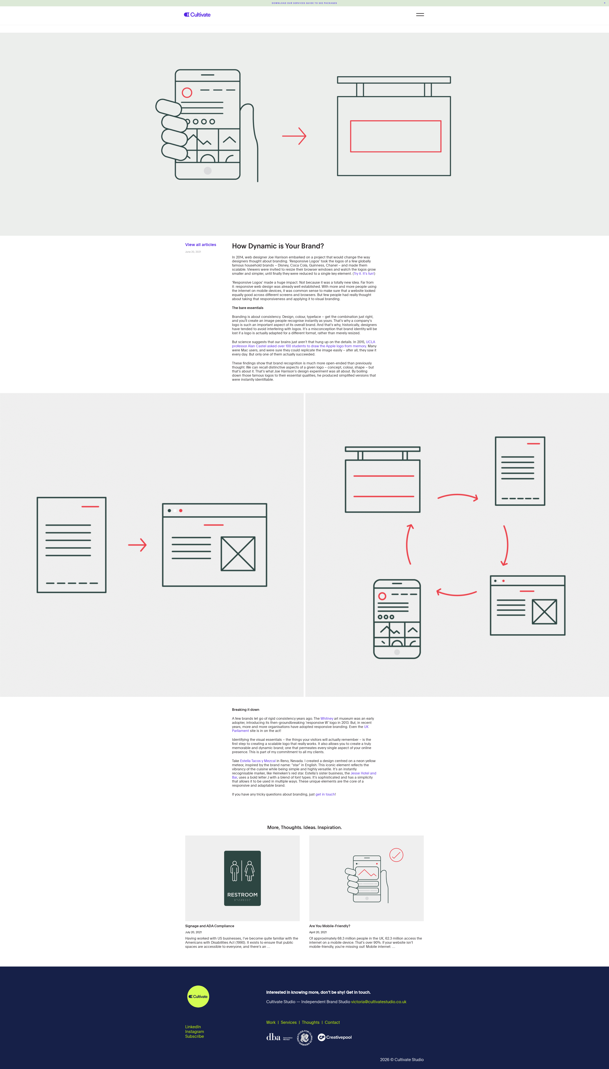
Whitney (327, 718)
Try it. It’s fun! (364, 274)
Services (289, 1023)
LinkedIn (193, 1027)
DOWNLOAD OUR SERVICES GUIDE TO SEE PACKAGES (304, 3)
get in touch (325, 794)
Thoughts (311, 1023)
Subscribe (194, 1037)
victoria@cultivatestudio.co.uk (378, 1002)
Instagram (194, 1032)
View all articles (200, 245)
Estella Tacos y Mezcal (258, 761)
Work (271, 1023)
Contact (332, 1023)
